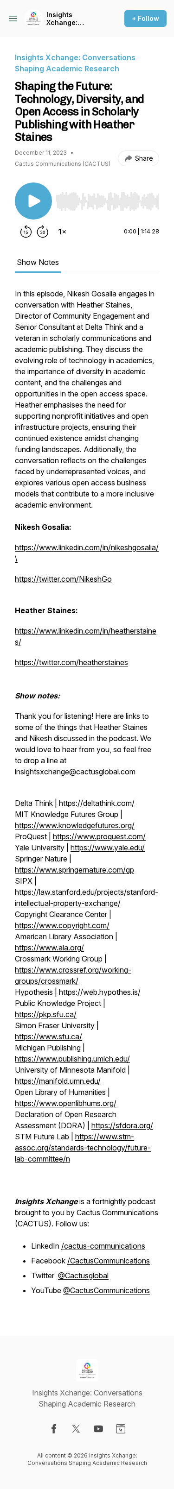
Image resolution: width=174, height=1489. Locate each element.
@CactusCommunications (106, 1290)
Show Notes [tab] (38, 262)
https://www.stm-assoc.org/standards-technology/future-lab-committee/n (83, 1147)
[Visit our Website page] (120, 1428)
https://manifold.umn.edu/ (58, 1081)
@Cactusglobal (83, 1275)
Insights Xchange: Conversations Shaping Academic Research (70, 19)
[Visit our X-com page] (76, 1428)
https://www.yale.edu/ (108, 847)
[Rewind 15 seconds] (25, 231)
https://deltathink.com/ (97, 803)
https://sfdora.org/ (122, 1125)
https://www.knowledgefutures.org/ (75, 825)
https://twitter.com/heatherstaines (71, 662)
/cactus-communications (103, 1245)
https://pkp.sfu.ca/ (46, 1014)
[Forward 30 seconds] (42, 231)
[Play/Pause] (33, 201)
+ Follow (145, 18)
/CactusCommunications (108, 1260)
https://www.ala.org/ (49, 947)
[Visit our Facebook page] (53, 1428)
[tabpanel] (87, 797)
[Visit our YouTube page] (98, 1428)
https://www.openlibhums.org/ (65, 1103)
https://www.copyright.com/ (62, 925)
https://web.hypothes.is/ (100, 992)
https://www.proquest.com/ (99, 836)
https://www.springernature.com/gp (74, 869)
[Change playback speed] (62, 231)
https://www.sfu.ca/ (48, 1036)
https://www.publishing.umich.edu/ (72, 1058)
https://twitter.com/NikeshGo (63, 579)
